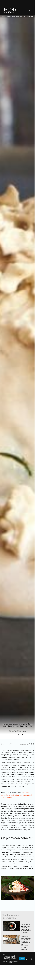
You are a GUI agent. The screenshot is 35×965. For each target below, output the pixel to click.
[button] (30, 11)
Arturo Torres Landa (19, 731)
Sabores (8, 16)
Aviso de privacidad (29, 958)
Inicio (3, 16)
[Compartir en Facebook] (31, 744)
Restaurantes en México (18, 16)
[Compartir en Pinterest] (33, 744)
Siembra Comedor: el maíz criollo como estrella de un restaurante (16, 795)
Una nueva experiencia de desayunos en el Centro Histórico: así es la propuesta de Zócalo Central (26, 943)
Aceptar (22, 958)
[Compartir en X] (30, 744)
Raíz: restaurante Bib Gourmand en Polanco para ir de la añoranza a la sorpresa (26, 927)
